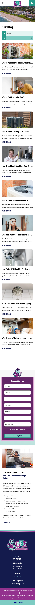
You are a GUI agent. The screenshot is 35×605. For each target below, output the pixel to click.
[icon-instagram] (17, 577)
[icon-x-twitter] (20, 577)
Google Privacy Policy (27, 595)
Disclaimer (16, 593)
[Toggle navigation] (2, 3)
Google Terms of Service (16, 597)
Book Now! (17, 602)
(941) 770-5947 (17, 559)
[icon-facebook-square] (14, 577)
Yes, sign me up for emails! (18, 429)
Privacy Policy (23, 593)
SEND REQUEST (17, 436)
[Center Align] (4, 33)
